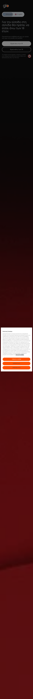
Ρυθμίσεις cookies (16, 359)
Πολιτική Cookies (20, 354)
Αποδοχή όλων (16, 363)
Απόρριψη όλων (16, 367)
